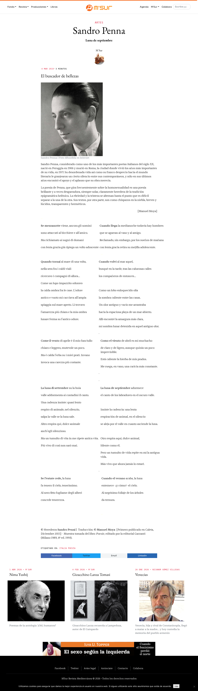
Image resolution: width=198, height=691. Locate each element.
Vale (176, 686)
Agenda (144, 6)
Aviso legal (90, 668)
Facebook (57, 555)
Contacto (123, 668)
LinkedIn (142, 555)
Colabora (167, 6)
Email (114, 555)
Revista (23, 6)
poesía (71, 548)
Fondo (10, 6)
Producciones (38, 6)
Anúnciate (107, 668)
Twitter (86, 555)
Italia (63, 548)
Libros (54, 6)
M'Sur (154, 6)
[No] (194, 686)
